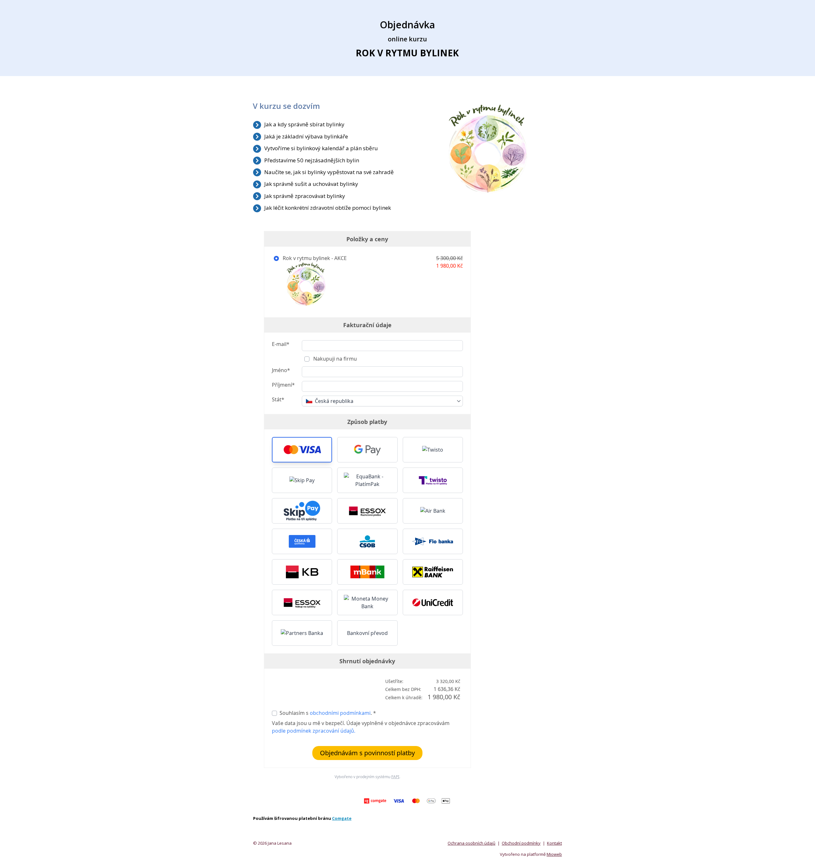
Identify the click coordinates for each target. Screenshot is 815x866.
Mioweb (554, 854)
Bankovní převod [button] (367, 633)
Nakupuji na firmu (334, 358)
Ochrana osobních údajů (471, 843)
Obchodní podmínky (521, 843)
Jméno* (281, 370)
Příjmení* (283, 384)
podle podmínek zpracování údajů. (313, 730)
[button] (302, 449)
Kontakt (554, 843)
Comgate (341, 818)
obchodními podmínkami (340, 712)
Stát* (278, 399)
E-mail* (280, 344)
